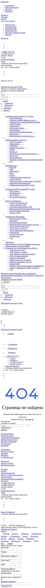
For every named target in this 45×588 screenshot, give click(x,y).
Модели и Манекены (8, 442)
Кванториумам (10, 29)
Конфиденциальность (9, 529)
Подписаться (6, 428)
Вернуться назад (17, 419)
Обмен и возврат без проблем (12, 475)
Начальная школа (7, 436)
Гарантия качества (8, 473)
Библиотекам (10, 25)
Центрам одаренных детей (15, 33)
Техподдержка (6, 477)
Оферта (3, 531)
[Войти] (2, 319)
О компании (9, 5)
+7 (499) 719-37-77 (8, 52)
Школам (8, 35)
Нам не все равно (11, 7)
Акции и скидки (7, 463)
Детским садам (10, 27)
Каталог (4, 430)
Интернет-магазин (8, 465)
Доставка (4, 469)
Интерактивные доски (9, 440)
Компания (4, 446)
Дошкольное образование (10, 438)
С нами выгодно (7, 457)
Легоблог (8, 9)
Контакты (9, 11)
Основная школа (7, 434)
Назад (12, 358)
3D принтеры (6, 444)
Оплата (3, 471)
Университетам (11, 31)
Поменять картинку (8, 581)
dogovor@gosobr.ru (8, 59)
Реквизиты (5, 461)
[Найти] (6, 98)
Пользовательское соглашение (12, 479)
